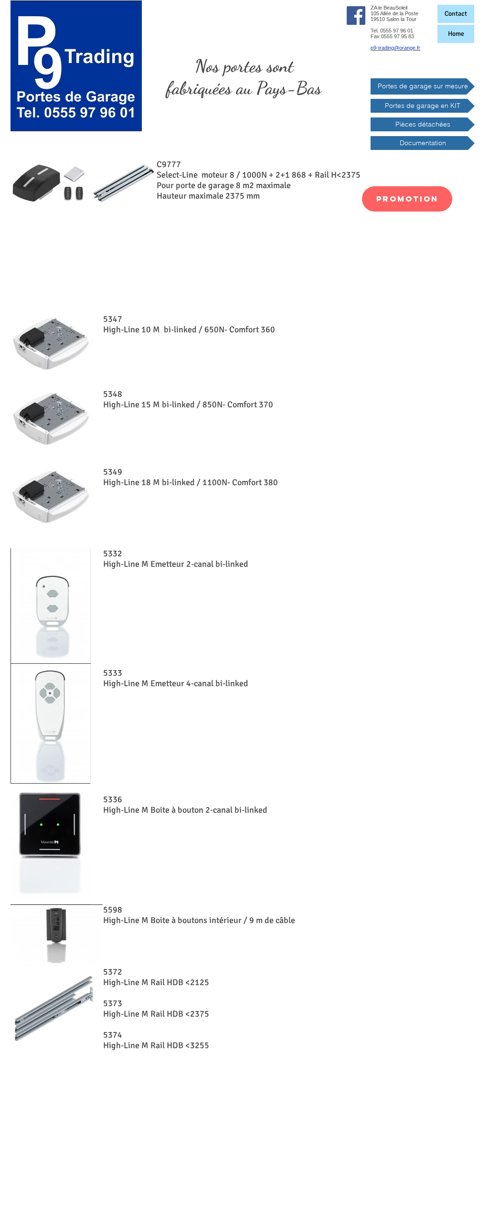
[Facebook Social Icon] (356, 15)
